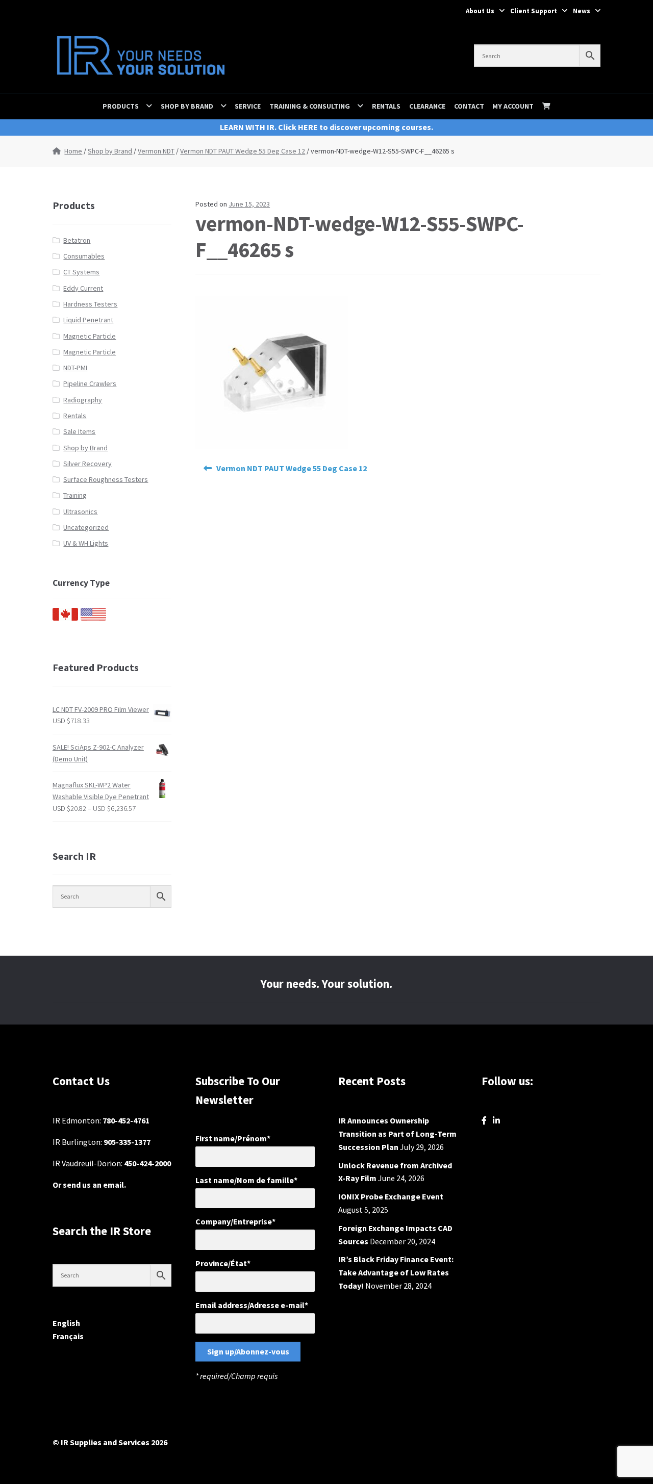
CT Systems (81, 271)
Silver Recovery (87, 463)
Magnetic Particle (89, 336)
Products (121, 106)
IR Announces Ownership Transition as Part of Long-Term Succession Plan (397, 1133)
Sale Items (79, 431)
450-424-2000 (147, 1163)
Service (248, 106)
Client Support (533, 11)
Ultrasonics (80, 511)
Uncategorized (86, 527)
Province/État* (222, 1263)
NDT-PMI (75, 367)
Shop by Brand (187, 106)
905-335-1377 (127, 1142)
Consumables (84, 256)
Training (75, 495)
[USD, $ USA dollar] (93, 618)
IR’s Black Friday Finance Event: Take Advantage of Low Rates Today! (396, 1272)
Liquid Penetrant (88, 319)
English (66, 1323)
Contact (469, 106)
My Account (513, 106)
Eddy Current (83, 288)
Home (73, 151)
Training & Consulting (309, 106)
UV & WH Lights (85, 543)
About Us (480, 11)
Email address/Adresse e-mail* (251, 1305)
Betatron (76, 240)
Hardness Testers (90, 304)
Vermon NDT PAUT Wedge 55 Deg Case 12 (242, 151)
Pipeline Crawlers (89, 383)
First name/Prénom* (232, 1138)
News (581, 11)
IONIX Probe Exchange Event (390, 1196)
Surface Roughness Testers (105, 479)
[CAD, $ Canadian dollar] (65, 618)
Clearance (427, 106)
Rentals (386, 106)
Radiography (82, 399)
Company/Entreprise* (235, 1221)
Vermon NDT (156, 151)
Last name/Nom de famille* (246, 1180)
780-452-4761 (126, 1120)
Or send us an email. (89, 1185)
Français (68, 1336)
